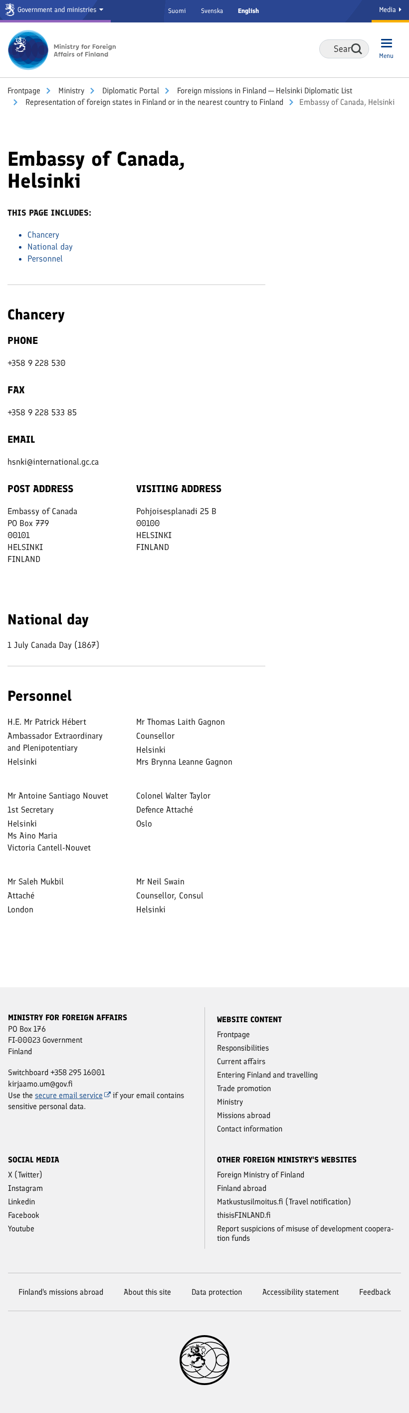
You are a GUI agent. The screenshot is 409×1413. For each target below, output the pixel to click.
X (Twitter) (25, 1174)
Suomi (177, 10)
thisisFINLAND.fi (244, 1215)
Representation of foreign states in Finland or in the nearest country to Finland (153, 102)
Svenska (212, 10)
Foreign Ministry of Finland (260, 1174)
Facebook (23, 1215)
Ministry (70, 90)
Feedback (375, 1292)
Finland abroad (241, 1188)
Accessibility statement (300, 1292)
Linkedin (21, 1201)
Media (388, 9)
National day (50, 247)
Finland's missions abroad (60, 1292)
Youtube (21, 1228)
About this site (147, 1292)
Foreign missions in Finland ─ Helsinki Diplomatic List (263, 90)
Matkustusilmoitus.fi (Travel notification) (284, 1201)
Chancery (43, 235)
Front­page (23, 90)
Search (356, 48)
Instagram (25, 1188)
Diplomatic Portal (129, 90)
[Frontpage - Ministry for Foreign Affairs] (62, 49)
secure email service (69, 1095)
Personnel (45, 259)
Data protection (217, 1292)
